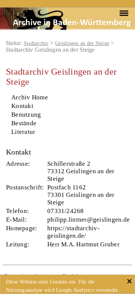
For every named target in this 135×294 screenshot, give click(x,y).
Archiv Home (29, 97)
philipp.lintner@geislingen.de (88, 219)
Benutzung (26, 114)
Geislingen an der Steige (82, 43)
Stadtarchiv (36, 43)
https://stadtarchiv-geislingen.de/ (73, 232)
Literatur (23, 131)
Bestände (23, 123)
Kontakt (22, 106)
